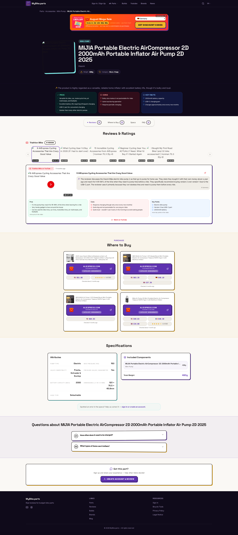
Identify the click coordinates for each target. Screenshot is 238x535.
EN (208, 3)
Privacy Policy (158, 511)
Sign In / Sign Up (99, 3)
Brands (144, 3)
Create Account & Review (120, 479)
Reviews (92, 507)
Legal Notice (158, 515)
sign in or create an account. (134, 407)
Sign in (155, 503)
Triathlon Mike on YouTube (41, 168)
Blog (91, 519)
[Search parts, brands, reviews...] (203, 3)
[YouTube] (27, 507)
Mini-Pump (84, 41)
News (152, 3)
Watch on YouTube (120, 220)
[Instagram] (31, 507)
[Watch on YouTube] (205, 173)
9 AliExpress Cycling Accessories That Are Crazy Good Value (104, 173)
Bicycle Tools (158, 507)
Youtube (134, 3)
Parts (114, 3)
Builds (124, 3)
